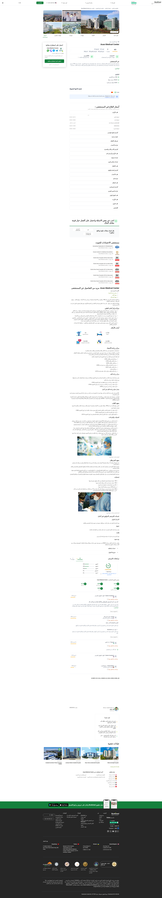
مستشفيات (101, 815)
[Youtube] (113, 831)
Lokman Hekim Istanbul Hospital (73, 762)
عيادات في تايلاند (112, 784)
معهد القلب (114, 295)
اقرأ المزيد (117, 68)
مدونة (100, 818)
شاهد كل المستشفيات (114, 766)
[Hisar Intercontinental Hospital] (91, 753)
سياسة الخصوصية (59, 817)
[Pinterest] (108, 831)
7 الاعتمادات (112, 55)
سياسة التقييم (58, 818)
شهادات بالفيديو (58, 35)
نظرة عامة (116, 35)
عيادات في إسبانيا (112, 778)
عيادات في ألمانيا (112, 776)
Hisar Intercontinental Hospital (92, 762)
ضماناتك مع (101, 822)
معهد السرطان (113, 297)
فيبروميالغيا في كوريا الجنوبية (81, 774)
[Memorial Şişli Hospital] (109, 753)
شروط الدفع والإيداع (59, 822)
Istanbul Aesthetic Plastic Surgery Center (54, 763)
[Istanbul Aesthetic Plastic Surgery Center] (53, 753)
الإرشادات (101, 820)
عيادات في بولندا (112, 774)
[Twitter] (110, 831)
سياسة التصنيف (58, 824)
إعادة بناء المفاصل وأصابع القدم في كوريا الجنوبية (96, 777)
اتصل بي (39, 2)
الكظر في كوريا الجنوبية (100, 774)
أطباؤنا (82, 818)
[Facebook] (118, 831)
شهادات (82, 35)
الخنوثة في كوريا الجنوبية (81, 777)
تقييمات (70, 35)
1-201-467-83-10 (51, 2)
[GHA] (96, 864)
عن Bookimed (84, 815)
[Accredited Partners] (67, 864)
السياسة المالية (58, 820)
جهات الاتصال (83, 826)
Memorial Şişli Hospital (113, 762)
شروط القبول (112, 552)
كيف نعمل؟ (64, 2)
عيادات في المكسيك (111, 782)
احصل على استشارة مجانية (54, 61)
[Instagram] (116, 831)
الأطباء (93, 35)
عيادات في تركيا (112, 786)
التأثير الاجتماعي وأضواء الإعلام (87, 823)
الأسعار (104, 35)
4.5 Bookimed (80, 559)
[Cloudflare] (47, 864)
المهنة (82, 825)
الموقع (45, 35)
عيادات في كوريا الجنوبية (110, 780)
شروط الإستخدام (59, 815)
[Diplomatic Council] (56, 864)
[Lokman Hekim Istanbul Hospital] (72, 753)
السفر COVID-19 (59, 825)
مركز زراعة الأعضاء (112, 293)
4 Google (72, 559)
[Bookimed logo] (156, 2)
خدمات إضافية (111, 548)
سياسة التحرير (58, 827)
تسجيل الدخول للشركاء (71, 817)
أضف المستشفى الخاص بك (72, 815)
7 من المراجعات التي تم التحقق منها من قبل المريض (109, 574)
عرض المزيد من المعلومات (110, 97)
